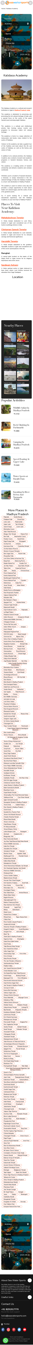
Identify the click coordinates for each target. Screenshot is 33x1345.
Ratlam (14, 1194)
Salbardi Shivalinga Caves (11, 1167)
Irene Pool (26, 1140)
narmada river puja (9, 699)
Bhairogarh (24, 1194)
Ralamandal (18, 522)
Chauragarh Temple (9, 1136)
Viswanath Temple (9, 1031)
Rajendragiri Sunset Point (11, 1123)
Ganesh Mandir (8, 1155)
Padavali (6, 746)
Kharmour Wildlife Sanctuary (12, 870)
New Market (7, 679)
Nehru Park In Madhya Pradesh (13, 639)
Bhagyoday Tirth (8, 836)
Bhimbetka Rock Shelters (11, 667)
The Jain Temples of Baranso (12, 961)
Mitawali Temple (22, 1155)
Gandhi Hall (20, 646)
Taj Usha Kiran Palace (10, 761)
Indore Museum (8, 617)
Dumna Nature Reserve (11, 706)
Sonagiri (20, 1192)
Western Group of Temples (12, 551)
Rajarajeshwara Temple (22, 1077)
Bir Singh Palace (9, 1192)
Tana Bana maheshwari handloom (14, 1082)
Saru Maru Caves (9, 1148)
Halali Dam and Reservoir (11, 687)
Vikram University (9, 822)
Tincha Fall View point (10, 624)
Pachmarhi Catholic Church (12, 1126)
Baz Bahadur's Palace (10, 600)
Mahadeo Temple (22, 1114)
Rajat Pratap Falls (9, 541)
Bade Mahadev (20, 1118)
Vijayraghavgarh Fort (10, 900)
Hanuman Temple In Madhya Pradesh (15, 926)
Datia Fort (18, 583)
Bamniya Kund (8, 648)
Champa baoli (20, 1101)
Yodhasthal (20, 689)
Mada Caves (7, 912)
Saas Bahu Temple (23, 565)
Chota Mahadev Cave (10, 970)
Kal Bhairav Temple (9, 775)
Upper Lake (7, 524)
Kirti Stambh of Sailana (10, 883)
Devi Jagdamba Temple (11, 1024)
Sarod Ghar (7, 751)
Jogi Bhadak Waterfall (10, 661)
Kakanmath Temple (9, 1162)
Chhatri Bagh (22, 653)
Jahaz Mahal (20, 585)
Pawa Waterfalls (8, 997)
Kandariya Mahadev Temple (12, 1012)
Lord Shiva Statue (9, 701)
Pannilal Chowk (23, 856)
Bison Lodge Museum (10, 1116)
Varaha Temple (8, 1027)
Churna (15, 694)
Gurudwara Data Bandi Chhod (13, 758)
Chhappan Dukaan (9, 622)
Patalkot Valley (8, 966)
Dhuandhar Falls (8, 556)
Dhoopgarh (22, 541)
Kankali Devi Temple (10, 713)
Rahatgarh (23, 831)
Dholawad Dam (8, 873)
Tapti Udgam (7, 1172)
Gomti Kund (7, 809)
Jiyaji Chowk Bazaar (10, 756)
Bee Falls (6, 536)
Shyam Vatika (19, 748)
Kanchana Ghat (8, 546)
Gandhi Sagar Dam (9, 1089)
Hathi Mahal (7, 587)
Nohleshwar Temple (9, 1051)
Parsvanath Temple (9, 1022)
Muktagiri (6, 1170)
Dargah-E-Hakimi (9, 929)
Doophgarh (19, 1104)
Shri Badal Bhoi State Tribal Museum (15, 973)
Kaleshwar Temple (9, 1079)
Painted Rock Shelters (10, 914)
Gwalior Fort (23, 563)
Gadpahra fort (18, 834)
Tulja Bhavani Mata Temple (12, 946)
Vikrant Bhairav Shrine (10, 829)
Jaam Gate (7, 1077)
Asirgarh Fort (7, 931)
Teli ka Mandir (22, 735)
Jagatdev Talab (21, 853)
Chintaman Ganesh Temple (12, 782)
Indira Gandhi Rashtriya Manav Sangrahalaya (17, 664)
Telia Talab (25, 1066)
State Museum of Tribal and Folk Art (14, 1041)
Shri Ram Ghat (23, 778)
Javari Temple (8, 585)
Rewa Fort (21, 887)
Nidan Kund (7, 1056)
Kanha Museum (8, 653)
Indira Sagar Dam (9, 951)
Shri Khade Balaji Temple (11, 1061)
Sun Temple (19, 743)
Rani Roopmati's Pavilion (11, 592)
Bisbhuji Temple (20, 975)
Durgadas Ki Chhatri (10, 1201)
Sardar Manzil (8, 689)
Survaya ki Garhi (9, 988)
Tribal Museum (19, 692)
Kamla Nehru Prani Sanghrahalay (14, 641)
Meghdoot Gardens (9, 644)
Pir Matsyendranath (9, 826)
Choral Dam (20, 519)
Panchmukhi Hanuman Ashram (13, 980)
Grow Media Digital (21, 1341)
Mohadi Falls (24, 644)
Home (3, 8)
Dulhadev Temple (22, 1029)
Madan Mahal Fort (9, 563)
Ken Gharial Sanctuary (10, 1017)
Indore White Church (10, 627)
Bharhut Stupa (8, 853)
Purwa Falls (19, 885)
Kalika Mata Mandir (9, 861)
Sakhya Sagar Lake (9, 992)
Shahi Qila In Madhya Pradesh (13, 936)
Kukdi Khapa (7, 975)
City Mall (18, 751)
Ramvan (22, 851)
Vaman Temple (8, 1046)
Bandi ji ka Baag (8, 1058)
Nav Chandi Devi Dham (11, 948)
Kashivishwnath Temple (11, 1087)
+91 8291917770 (10, 1309)
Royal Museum (20, 651)
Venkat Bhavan (23, 892)
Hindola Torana (8, 1005)
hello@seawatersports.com (13, 1315)
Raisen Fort (24, 534)
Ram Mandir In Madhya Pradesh (13, 807)
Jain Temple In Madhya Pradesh (13, 985)
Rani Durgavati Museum (11, 709)
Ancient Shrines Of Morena (12, 1165)
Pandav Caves (8, 539)
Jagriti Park (17, 907)
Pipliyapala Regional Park (11, 631)
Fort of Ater (23, 953)
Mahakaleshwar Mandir (11, 1182)
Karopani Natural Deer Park (12, 1206)
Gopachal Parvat (20, 568)
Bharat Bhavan (8, 677)
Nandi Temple (8, 1029)
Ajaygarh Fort (8, 602)
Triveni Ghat (7, 804)
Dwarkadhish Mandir (10, 1128)
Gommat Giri (7, 636)
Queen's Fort (7, 1072)
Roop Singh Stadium (10, 753)
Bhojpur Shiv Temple (10, 534)
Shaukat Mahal (8, 672)
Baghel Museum (8, 897)
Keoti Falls (25, 883)
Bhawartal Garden (9, 711)
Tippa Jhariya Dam (21, 917)
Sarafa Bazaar (18, 517)
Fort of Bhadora (22, 978)
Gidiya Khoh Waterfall (10, 658)
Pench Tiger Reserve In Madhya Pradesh (16, 1175)
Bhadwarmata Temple (10, 1094)
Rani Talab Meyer (9, 892)
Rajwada (6, 517)
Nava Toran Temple (9, 1099)
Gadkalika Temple (9, 778)
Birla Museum (20, 670)
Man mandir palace (9, 732)
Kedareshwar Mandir (10, 858)
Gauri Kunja (7, 944)
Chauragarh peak (9, 1109)
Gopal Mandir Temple (10, 792)
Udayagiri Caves (23, 997)
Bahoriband (16, 909)
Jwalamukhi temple (9, 924)
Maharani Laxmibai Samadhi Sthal (14, 763)
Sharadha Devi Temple (10, 848)
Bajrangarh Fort (8, 978)
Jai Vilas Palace (8, 565)
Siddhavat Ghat (8, 797)
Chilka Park (7, 919)
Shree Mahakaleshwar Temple (13, 768)
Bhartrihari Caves (9, 790)
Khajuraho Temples (21, 1009)
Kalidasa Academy (12, 8)
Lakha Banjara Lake (10, 831)
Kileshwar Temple (9, 1096)
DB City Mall (21, 677)
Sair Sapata (7, 692)
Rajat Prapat (7, 1138)
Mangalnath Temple (9, 1199)
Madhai (6, 694)
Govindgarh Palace (9, 890)
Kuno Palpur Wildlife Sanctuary (13, 765)
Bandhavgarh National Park (12, 578)
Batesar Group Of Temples (12, 1157)
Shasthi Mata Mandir (10, 1184)
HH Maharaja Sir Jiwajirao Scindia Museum (18, 738)
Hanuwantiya (7, 651)
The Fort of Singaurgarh (11, 1053)
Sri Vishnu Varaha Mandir (11, 721)
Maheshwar (7, 583)
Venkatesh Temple (9, 851)
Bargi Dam (7, 561)
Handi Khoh (20, 539)
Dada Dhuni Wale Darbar (11, 941)
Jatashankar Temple (10, 1106)
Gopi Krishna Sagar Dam (11, 983)
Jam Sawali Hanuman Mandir (12, 968)
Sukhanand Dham (9, 1092)
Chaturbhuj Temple (23, 546)
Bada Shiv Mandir (21, 1172)
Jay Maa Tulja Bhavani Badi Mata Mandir (16, 841)
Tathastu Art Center (9, 1177)
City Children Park (9, 1204)
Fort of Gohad (8, 956)
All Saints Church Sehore (11, 1150)
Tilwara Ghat (24, 713)
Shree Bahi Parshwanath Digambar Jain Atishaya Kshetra (18, 1069)
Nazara (17, 1056)
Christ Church (24, 1136)
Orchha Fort (7, 544)
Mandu (14, 570)
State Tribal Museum (10, 531)
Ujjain (5, 570)
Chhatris (18, 544)
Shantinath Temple (9, 1036)
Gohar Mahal (7, 670)
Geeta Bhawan (8, 646)
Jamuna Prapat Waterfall (11, 1140)
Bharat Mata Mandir (9, 819)
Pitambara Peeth (9, 1187)
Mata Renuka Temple (10, 958)
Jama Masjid (20, 931)
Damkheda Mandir (9, 1084)
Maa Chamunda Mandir (11, 839)
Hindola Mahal (20, 602)
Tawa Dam (24, 1128)
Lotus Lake (7, 522)
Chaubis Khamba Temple (11, 817)
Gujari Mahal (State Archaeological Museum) (17, 729)
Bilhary (6, 909)
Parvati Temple (20, 1049)
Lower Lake (19, 526)
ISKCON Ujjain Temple (10, 780)
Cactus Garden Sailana (11, 875)
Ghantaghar (20, 939)
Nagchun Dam (8, 939)
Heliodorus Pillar (8, 1000)
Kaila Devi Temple (9, 846)
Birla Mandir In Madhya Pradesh (13, 682)
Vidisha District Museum (11, 1002)
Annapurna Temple (23, 617)
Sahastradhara (23, 1079)
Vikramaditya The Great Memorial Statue (16, 795)
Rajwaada (24, 609)
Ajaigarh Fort (7, 1049)
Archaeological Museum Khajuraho (14, 1044)
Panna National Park (10, 580)
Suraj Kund (7, 748)
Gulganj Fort (23, 1022)
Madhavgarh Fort (9, 856)
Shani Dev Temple (9, 1160)
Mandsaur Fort (8, 1063)
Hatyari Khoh (21, 648)
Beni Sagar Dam (9, 553)
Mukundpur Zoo (8, 887)
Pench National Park (10, 573)
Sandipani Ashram (9, 773)
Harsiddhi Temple (9, 770)
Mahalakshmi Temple (10, 863)
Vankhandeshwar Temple (11, 963)
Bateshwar (17, 746)
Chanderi (23, 580)
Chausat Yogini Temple (10, 605)
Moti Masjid (20, 672)
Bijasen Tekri (20, 636)
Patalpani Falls (8, 519)
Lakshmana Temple (9, 1014)
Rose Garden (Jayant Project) (13, 922)
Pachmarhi (24, 726)
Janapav (23, 627)
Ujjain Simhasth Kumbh (11, 800)
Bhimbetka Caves (9, 529)
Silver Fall (7, 1143)
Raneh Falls (21, 553)
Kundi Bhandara (23, 929)
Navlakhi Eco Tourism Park (12, 812)
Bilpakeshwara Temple (10, 878)
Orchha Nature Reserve (11, 548)
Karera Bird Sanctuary (10, 990)
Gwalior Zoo (7, 743)
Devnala (23, 1201)
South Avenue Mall (9, 716)
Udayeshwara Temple (10, 1007)
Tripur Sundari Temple (10, 726)
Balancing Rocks (20, 561)
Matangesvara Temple (10, 1019)
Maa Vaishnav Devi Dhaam (12, 905)
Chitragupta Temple (9, 1034)
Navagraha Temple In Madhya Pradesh (15, 802)
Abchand (6, 834)
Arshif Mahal (7, 1104)
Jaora (5, 1194)
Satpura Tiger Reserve (10, 1111)
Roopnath (6, 907)
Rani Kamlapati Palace (10, 684)
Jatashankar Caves (20, 536)
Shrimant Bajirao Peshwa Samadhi (14, 1074)
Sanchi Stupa (8, 526)
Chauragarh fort (8, 723)
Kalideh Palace (20, 804)
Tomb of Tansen (8, 735)
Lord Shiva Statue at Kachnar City (14, 558)
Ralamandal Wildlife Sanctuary (13, 619)
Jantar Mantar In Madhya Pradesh (14, 785)
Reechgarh (22, 1109)
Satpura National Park (10, 595)
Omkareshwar (25, 570)
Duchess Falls (8, 1114)
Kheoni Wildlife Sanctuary (11, 844)
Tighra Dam (7, 568)
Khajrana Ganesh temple (11, 614)
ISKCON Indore (8, 634)
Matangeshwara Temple (11, 1039)
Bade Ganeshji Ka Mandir (11, 787)
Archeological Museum (10, 674)
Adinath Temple (21, 1027)
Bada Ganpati (22, 634)
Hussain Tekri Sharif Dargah (12, 880)
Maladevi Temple (22, 1005)
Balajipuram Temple (20, 1170)
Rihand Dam (7, 917)
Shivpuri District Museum (11, 995)
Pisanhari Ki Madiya (10, 704)
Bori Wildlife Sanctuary (10, 696)
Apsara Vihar (7, 1118)
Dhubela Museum (22, 1046)
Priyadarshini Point (9, 1121)
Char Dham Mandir (23, 797)
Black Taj (6, 934)
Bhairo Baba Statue (9, 895)
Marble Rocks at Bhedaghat (12, 590)
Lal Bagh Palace (8, 612)
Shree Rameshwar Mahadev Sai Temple (16, 865)
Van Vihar (24, 661)
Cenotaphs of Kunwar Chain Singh (14, 1153)
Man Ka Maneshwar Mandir (12, 1145)
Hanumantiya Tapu (9, 953)
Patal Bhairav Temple (10, 824)
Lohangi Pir (24, 1007)
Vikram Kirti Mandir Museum (12, 814)
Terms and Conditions (16, 1337)
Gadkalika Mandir (9, 1197)
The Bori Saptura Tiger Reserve (13, 1131)
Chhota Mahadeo (9, 1133)
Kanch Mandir (8, 629)
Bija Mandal (7, 1009)
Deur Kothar (7, 885)
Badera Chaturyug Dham (11, 902)
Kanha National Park (10, 575)
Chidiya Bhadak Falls (10, 656)
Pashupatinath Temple (10, 1066)
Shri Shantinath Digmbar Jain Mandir (15, 868)
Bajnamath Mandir (9, 607)
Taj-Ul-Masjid (19, 524)
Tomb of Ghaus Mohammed (12, 741)
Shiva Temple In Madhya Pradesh (14, 1179)
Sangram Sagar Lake (10, 718)
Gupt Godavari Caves (10, 609)
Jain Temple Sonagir (10, 1189)
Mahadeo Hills (8, 597)
